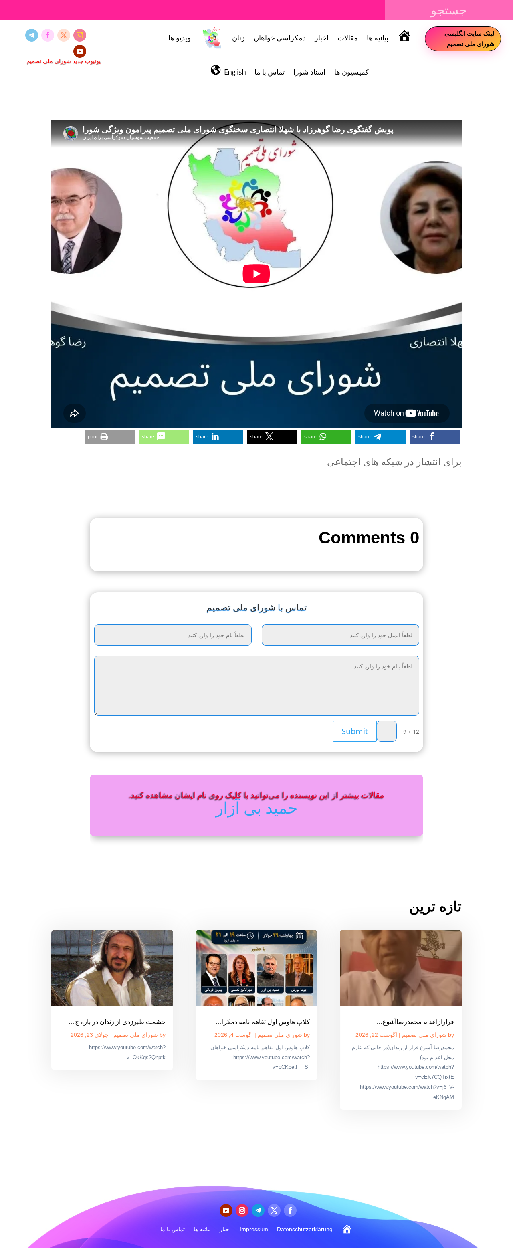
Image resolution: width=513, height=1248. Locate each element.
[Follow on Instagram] (79, 35)
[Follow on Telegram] (31, 35)
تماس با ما (269, 72)
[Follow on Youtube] (79, 51)
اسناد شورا (309, 72)
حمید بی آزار (257, 807)
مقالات (347, 37)
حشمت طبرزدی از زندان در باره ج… (117, 1021)
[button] (435, 437)
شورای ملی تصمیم (424, 1035)
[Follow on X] (63, 35)
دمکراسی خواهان (280, 37)
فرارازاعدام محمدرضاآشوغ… (415, 1021)
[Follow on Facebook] (47, 35)
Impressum (254, 1229)
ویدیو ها (179, 37)
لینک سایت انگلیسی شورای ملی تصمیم (469, 38)
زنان (238, 37)
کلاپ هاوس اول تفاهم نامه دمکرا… (263, 1021)
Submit (354, 731)
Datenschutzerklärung (305, 1229)
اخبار (322, 37)
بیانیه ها (377, 37)
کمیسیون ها (351, 72)
